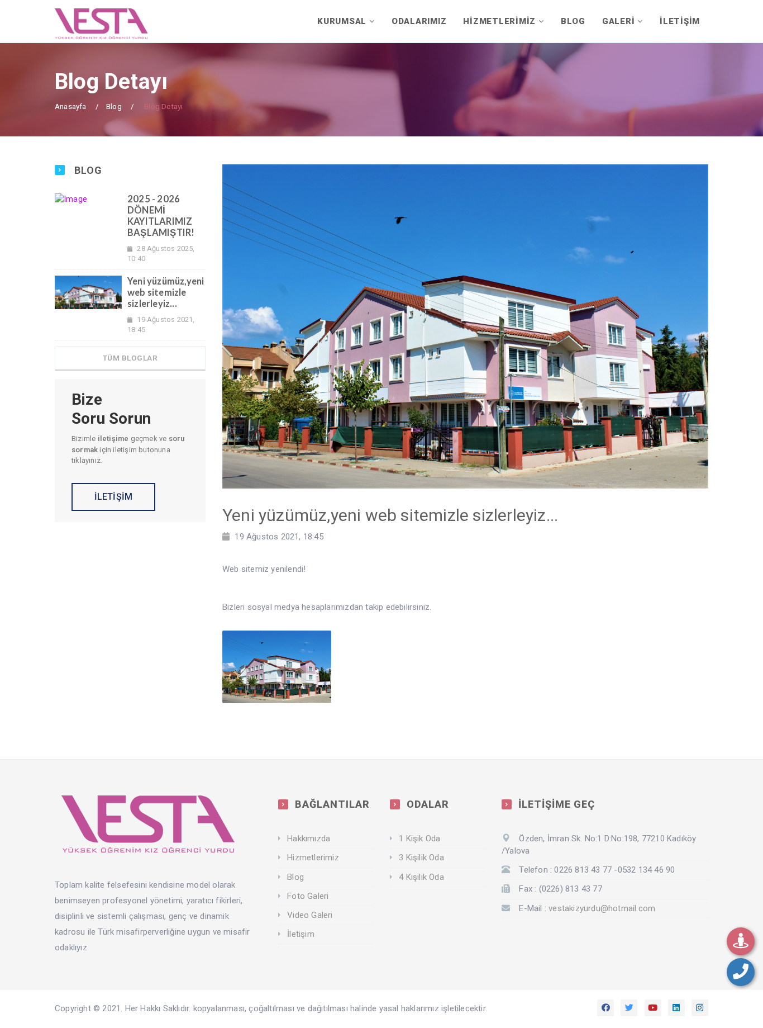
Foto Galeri (307, 896)
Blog (114, 106)
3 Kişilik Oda (421, 857)
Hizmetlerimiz (313, 857)
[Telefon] (741, 972)
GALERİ (618, 21)
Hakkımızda (308, 838)
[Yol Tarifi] (741, 941)
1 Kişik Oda (419, 838)
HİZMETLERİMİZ (499, 21)
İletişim (300, 934)
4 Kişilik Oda (421, 877)
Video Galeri (309, 915)
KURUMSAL (341, 21)
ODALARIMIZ (419, 21)
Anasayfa (71, 106)
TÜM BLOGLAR (130, 357)
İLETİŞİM (680, 21)
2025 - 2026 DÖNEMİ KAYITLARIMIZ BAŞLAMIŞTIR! (160, 215)
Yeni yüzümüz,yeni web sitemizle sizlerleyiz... (165, 292)
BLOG (573, 21)
